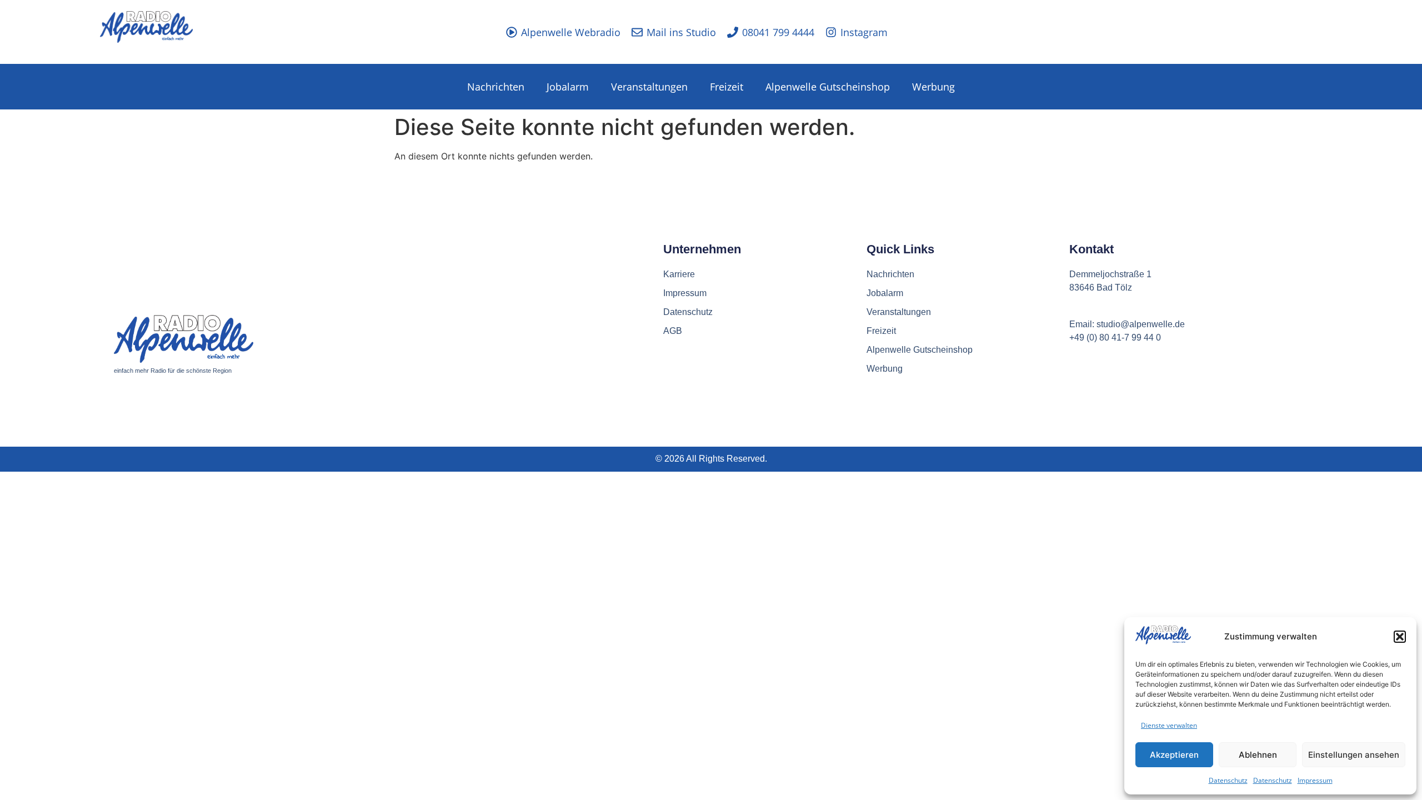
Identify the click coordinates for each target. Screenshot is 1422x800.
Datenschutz (1228, 780)
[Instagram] (831, 32)
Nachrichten (495, 86)
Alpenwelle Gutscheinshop (827, 86)
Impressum (1315, 780)
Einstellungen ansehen (1353, 754)
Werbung (933, 86)
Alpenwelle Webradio (570, 32)
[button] (1399, 636)
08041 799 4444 (778, 32)
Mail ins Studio (681, 32)
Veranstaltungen (649, 86)
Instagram (864, 32)
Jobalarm (568, 86)
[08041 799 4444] (732, 32)
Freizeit (726, 86)
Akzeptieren (1174, 754)
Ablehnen (1258, 754)
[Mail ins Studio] (637, 32)
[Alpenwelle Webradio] (511, 32)
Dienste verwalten (1169, 725)
